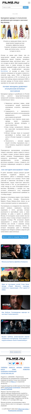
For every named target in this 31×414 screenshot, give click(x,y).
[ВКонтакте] (9, 363)
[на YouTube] (17, 363)
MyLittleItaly (4, 71)
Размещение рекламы (15, 410)
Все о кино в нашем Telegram (15, 237)
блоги (3, 369)
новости (12, 367)
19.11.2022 (15, 14)
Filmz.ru (13, 381)
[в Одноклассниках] (21, 363)
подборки (26, 369)
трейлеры (4, 367)
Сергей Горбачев (6, 389)
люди (14, 369)
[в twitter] (13, 363)
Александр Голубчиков (12, 387)
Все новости (15, 352)
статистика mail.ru (7, 373)
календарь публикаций (8, 371)
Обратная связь (23, 409)
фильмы (19, 367)
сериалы (27, 367)
